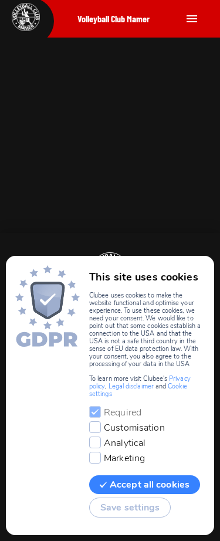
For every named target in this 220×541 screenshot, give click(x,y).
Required (122, 412)
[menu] (192, 19)
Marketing (124, 458)
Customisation (134, 428)
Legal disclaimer (131, 386)
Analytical (124, 443)
